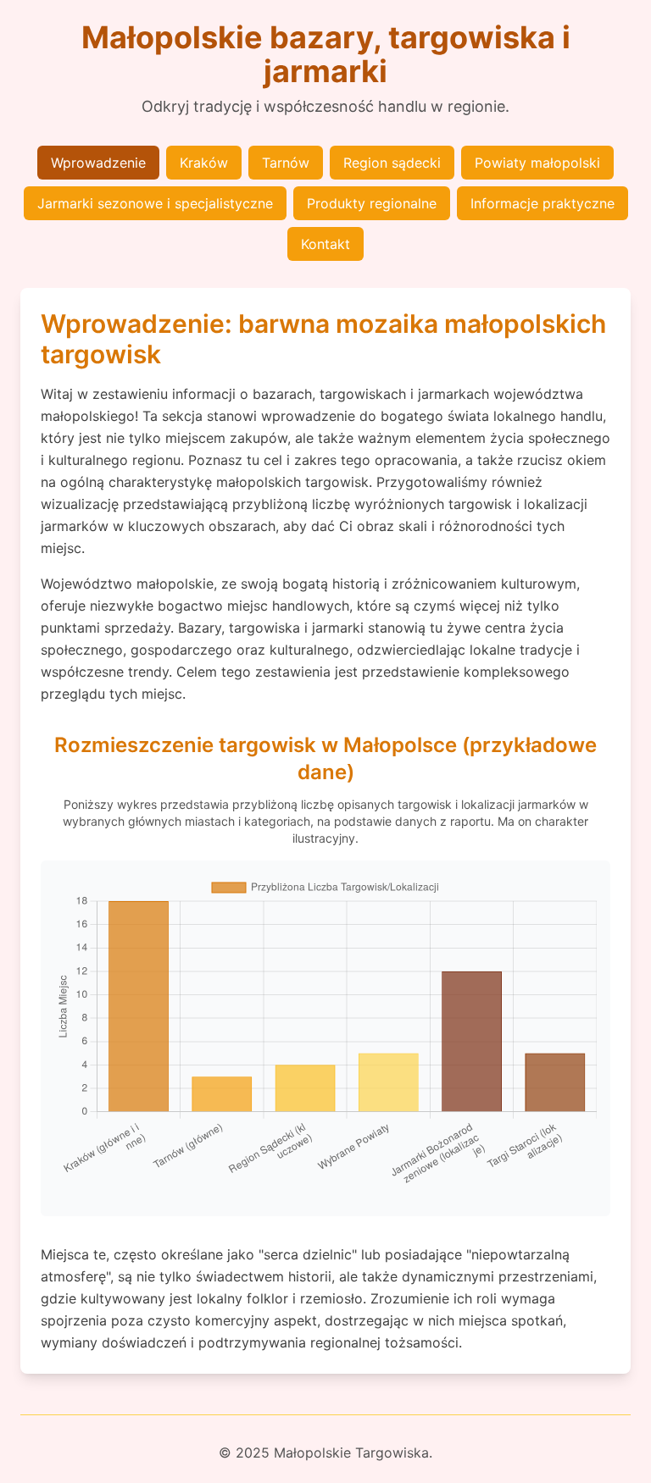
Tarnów (285, 162)
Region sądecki (392, 162)
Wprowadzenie (98, 162)
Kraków (204, 162)
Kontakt (325, 243)
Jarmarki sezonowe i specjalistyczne (155, 203)
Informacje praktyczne (542, 203)
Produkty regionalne (372, 203)
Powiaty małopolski (537, 162)
